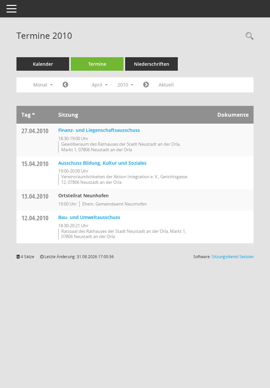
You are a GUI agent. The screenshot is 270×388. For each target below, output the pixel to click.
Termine (97, 64)
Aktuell (166, 85)
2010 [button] (123, 85)
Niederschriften (151, 64)
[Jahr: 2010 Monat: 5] (146, 85)
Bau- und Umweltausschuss (89, 217)
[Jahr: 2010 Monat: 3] (65, 85)
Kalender (43, 64)
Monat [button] (41, 85)
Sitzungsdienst (233, 256)
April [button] (98, 85)
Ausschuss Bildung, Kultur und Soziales (102, 163)
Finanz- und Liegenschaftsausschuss (99, 130)
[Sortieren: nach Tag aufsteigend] (33, 114)
